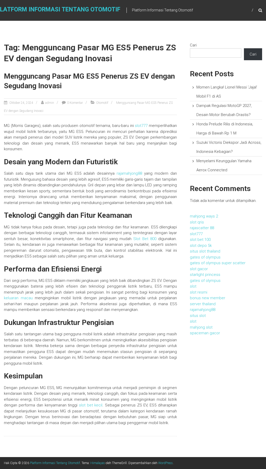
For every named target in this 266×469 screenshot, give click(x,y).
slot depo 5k (201, 245)
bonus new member (207, 298)
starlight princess (205, 274)
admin (49, 103)
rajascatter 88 (202, 228)
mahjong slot (201, 327)
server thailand (203, 304)
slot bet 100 (200, 239)
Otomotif (102, 103)
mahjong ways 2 (204, 216)
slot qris (197, 222)
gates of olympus (205, 257)
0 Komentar (75, 103)
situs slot (198, 315)
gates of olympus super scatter (217, 263)
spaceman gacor (205, 333)
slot (193, 286)
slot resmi (198, 292)
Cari (193, 45)
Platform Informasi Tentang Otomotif (55, 463)
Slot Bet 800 (144, 238)
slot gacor (199, 269)
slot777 (141, 125)
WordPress (165, 463)
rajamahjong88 (129, 173)
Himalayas (97, 463)
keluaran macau (18, 298)
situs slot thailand (205, 251)
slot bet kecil (90, 405)
